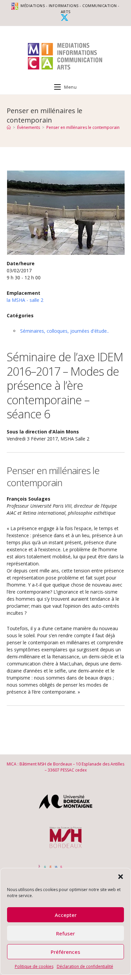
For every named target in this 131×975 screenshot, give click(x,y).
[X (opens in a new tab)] (65, 17)
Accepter (66, 915)
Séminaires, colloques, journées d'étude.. (64, 331)
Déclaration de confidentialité (85, 966)
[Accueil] (9, 127)
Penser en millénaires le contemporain (83, 127)
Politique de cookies (34, 966)
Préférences (65, 951)
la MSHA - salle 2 (25, 300)
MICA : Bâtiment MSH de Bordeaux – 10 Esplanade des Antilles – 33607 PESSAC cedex (65, 767)
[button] (120, 876)
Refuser (65, 933)
